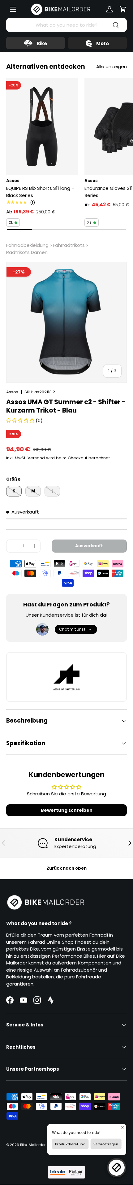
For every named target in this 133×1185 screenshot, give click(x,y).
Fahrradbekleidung (27, 245)
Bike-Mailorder (32, 1144)
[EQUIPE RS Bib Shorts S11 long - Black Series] (42, 126)
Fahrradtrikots (69, 245)
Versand (36, 458)
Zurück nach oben (66, 868)
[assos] (66, 677)
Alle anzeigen (111, 66)
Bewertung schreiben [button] (66, 810)
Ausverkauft (89, 546)
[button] (123, 9)
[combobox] (66, 25)
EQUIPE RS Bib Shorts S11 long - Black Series (40, 192)
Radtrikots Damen (27, 252)
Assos (12, 392)
